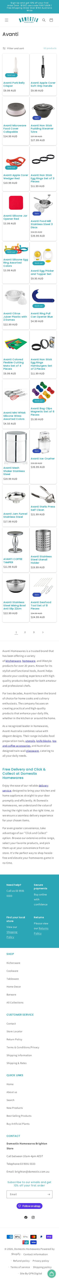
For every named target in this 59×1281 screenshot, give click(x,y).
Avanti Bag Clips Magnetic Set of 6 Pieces (42, 411)
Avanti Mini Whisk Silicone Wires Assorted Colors (14, 416)
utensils (30, 741)
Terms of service (20, 1267)
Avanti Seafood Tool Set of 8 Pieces (41, 605)
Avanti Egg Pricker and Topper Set (42, 272)
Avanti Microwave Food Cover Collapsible (14, 128)
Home (10, 1084)
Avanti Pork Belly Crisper (14, 84)
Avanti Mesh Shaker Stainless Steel (14, 471)
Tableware (13, 979)
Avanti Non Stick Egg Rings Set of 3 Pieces (42, 178)
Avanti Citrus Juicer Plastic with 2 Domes (15, 316)
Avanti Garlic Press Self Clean (43, 508)
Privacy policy (41, 1260)
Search (11, 1100)
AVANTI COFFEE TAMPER (12, 560)
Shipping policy (42, 1267)
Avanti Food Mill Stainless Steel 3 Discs (42, 224)
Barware (11, 994)
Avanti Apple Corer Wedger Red (15, 177)
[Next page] (42, 632)
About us (12, 1092)
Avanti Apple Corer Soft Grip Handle (43, 84)
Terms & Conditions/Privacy (23, 1047)
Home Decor (14, 986)
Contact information (35, 1254)
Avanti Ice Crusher (43, 458)
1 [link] (16, 632)
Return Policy (14, 1039)
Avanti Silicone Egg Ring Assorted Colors (15, 263)
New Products (15, 1108)
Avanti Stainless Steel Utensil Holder (41, 559)
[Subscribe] (48, 1194)
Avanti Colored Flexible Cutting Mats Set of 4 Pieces (13, 364)
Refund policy (21, 1260)
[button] (6, 20)
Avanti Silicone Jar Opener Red (15, 217)
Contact (11, 1023)
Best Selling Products (19, 1116)
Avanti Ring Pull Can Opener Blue (42, 315)
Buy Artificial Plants (18, 1123)
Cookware (12, 971)
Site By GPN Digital (31, 1273)
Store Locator (14, 1031)
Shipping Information (19, 1055)
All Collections (15, 1002)
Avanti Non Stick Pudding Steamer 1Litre (42, 128)
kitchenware (13, 661)
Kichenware (13, 963)
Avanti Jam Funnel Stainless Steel (15, 515)
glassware (32, 751)
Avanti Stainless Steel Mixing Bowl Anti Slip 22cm (14, 605)
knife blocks (43, 741)
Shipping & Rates (17, 1063)
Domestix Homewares (27, 1249)
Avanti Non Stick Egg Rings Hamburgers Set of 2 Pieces (41, 364)
